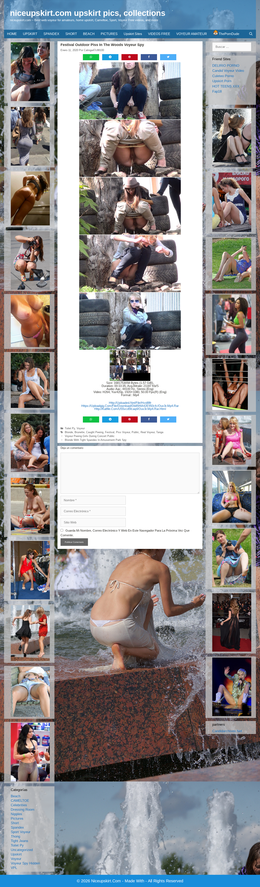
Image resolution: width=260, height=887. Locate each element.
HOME (12, 34)
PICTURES (109, 34)
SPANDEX (51, 34)
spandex (17, 827)
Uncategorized (22, 850)
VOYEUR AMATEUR (191, 34)
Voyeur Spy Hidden (25, 863)
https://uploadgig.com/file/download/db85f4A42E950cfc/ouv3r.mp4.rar (130, 405)
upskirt (16, 854)
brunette (79, 432)
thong (15, 836)
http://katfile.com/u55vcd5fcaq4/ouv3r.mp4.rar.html (130, 409)
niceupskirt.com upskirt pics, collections (87, 13)
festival (109, 432)
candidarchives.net (227, 731)
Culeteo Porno (223, 76)
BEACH (89, 34)
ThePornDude (228, 34)
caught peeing (94, 432)
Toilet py (70, 428)
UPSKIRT (30, 34)
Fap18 (217, 91)
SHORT (71, 34)
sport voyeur (20, 832)
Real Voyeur (148, 432)
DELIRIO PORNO (225, 66)
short (15, 823)
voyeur (81, 428)
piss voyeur (123, 432)
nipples (16, 814)
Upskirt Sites (133, 34)
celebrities (19, 805)
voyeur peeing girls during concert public (90, 436)
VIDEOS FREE (159, 34)
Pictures (17, 818)
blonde (69, 432)
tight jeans (19, 841)
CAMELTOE (20, 801)
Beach (15, 796)
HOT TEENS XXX (225, 86)
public (135, 432)
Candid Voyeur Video (228, 71)
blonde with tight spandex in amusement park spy (96, 439)
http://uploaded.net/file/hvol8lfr (130, 402)
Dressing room (22, 810)
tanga (159, 432)
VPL (14, 868)
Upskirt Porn (221, 81)
